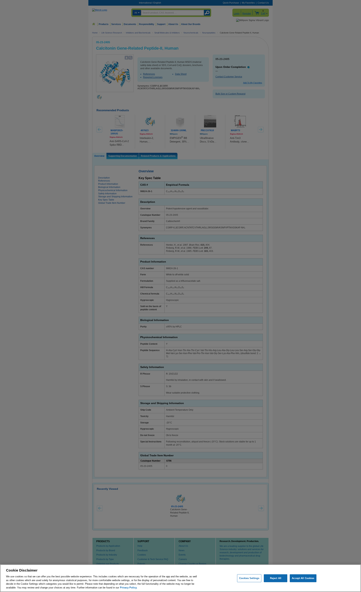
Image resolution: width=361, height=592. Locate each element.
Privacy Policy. (128, 587)
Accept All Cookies (303, 578)
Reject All (275, 578)
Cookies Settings (249, 578)
